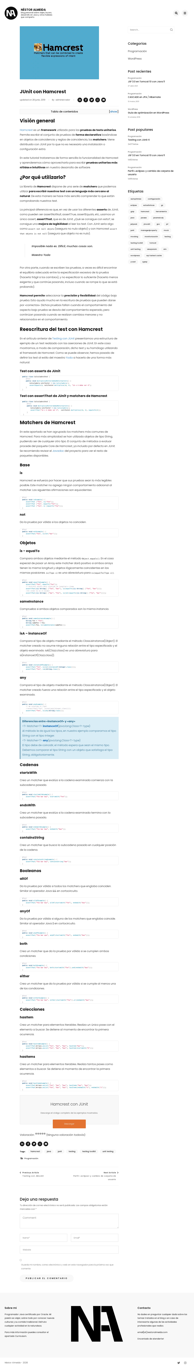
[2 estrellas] (38, 1133)
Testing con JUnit (63, 338)
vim (164, 249)
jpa (158, 224)
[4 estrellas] (42, 1133)
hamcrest (35, 1151)
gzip (132, 211)
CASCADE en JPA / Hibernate (144, 97)
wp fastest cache (154, 255)
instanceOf (50, 726)
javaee (144, 217)
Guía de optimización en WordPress (148, 112)
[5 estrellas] (45, 1133)
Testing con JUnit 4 (139, 139)
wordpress (135, 255)
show (113, 111)
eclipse (134, 205)
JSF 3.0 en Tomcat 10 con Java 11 (146, 81)
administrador (63, 99)
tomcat (153, 243)
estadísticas (148, 205)
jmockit (147, 224)
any (45, 740)
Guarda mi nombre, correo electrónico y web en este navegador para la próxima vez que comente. (67, 1266)
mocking (134, 236)
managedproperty (149, 230)
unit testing (108, 1151)
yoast (133, 261)
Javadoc (58, 451)
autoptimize (136, 199)
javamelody (158, 217)
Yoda (69, 357)
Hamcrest (26, 130)
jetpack (134, 224)
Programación (31, 1158)
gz (162, 205)
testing (72, 1151)
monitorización (151, 236)
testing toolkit (89, 1151)
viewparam (152, 249)
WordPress (135, 58)
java (49, 1151)
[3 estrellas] (40, 1133)
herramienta (161, 211)
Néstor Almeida (33, 10)
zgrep (144, 261)
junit (60, 1151)
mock (166, 230)
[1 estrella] (36, 1133)
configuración (154, 199)
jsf (167, 224)
